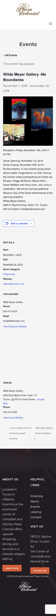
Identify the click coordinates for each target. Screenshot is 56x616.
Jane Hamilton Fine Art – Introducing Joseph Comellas (20, 433)
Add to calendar (19, 223)
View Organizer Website (15, 326)
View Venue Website (13, 417)
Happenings (9, 274)
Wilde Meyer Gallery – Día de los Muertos (43, 430)
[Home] (28, 586)
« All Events (10, 55)
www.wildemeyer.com (13, 283)
